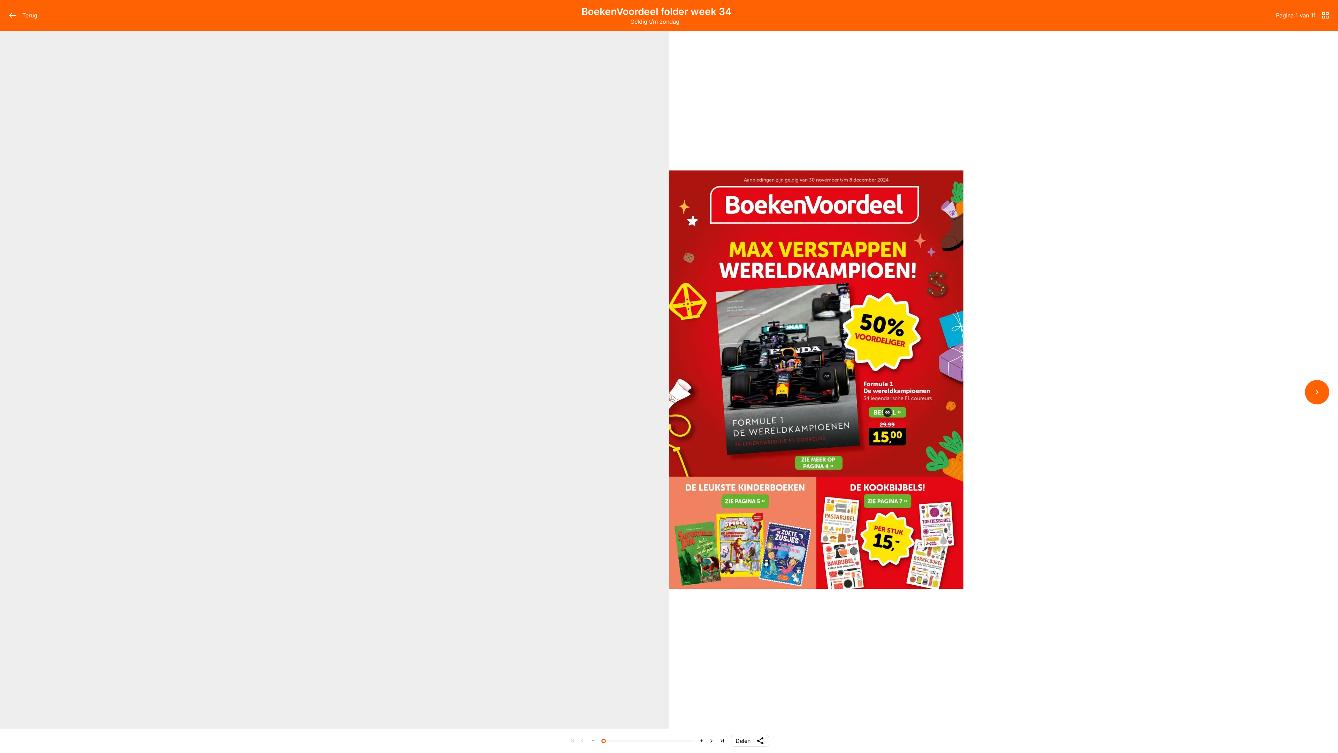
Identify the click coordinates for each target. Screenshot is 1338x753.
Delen (743, 740)
